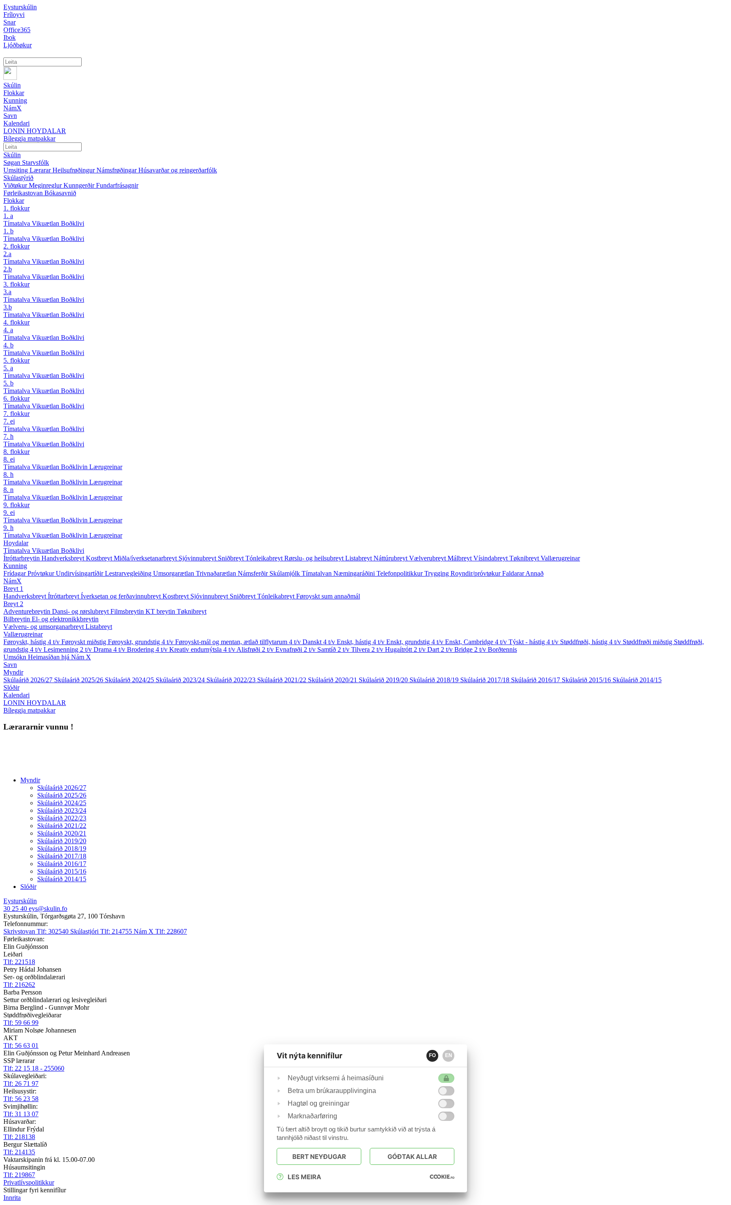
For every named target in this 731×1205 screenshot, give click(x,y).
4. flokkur (16, 322)
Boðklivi (72, 223)
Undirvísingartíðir (80, 573)
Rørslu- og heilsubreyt (314, 558)
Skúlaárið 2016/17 (536, 679)
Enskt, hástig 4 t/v (361, 641)
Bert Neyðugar (319, 1157)
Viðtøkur (16, 185)
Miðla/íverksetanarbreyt (146, 558)
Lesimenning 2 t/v (68, 649)
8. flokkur (16, 451)
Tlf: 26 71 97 (20, 1083)
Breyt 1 (13, 588)
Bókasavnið (60, 193)
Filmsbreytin (128, 611)
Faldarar (513, 573)
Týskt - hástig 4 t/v (534, 641)
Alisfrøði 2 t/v (255, 649)
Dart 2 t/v (440, 649)
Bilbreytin (17, 619)
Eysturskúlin (20, 7)
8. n (8, 489)
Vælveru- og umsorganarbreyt (44, 626)
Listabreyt (359, 558)
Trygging (437, 573)
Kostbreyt (100, 558)
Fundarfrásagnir (117, 185)
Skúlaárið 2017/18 (485, 679)
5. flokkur (16, 360)
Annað (534, 573)
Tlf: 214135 (19, 1152)
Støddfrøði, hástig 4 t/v (591, 641)
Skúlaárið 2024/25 (130, 679)
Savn (10, 664)
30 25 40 (16, 908)
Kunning (15, 565)
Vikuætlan (46, 223)
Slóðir (11, 687)
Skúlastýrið (18, 177)
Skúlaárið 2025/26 (79, 679)
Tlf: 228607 (160, 931)
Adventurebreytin (27, 611)
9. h (8, 527)
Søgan (12, 162)
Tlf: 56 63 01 (20, 1045)
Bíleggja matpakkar (29, 710)
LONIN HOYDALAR (34, 702)
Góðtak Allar (412, 1157)
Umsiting (16, 170)
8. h (8, 474)
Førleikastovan (23, 193)
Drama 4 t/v (110, 649)
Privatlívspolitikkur (28, 1182)
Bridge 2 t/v (471, 649)
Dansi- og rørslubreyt (81, 611)
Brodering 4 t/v (148, 649)
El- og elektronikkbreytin (65, 619)
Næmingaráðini (354, 573)
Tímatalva (17, 223)
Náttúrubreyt (391, 558)
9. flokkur (16, 504)
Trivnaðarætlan (217, 573)
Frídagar (15, 573)
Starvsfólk (35, 162)
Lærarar (41, 170)
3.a (7, 291)
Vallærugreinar (560, 558)
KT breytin (161, 611)
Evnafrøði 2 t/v (296, 649)
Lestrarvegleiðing (129, 573)
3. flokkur (16, 284)
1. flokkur (16, 208)
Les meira (304, 1177)
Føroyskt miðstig (84, 641)
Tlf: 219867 (19, 1174)
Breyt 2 (13, 603)
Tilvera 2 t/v (368, 649)
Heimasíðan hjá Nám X (59, 657)
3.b (7, 307)
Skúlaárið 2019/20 (384, 679)
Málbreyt (460, 558)
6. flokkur (16, 398)
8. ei (9, 459)
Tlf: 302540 (36, 931)
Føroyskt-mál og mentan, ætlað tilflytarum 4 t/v (238, 641)
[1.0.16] (442, 1177)
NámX (12, 581)
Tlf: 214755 (102, 931)
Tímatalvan (317, 573)
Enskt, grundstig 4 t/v (415, 641)
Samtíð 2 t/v (334, 649)
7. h (8, 436)
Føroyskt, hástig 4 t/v (32, 641)
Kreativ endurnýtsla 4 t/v (202, 649)
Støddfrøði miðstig (648, 641)
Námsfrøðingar (117, 170)
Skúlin (12, 154)
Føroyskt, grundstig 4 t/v (141, 641)
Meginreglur (46, 185)
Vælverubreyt (428, 558)
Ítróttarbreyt (64, 596)
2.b (7, 269)
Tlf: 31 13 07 (20, 1114)
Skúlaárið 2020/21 (333, 679)
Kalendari (16, 695)
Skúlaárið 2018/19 (434, 679)
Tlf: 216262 (19, 984)
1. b (8, 231)
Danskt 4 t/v (319, 641)
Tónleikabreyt (264, 558)
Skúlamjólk (285, 573)
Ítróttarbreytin (22, 558)
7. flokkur (16, 413)
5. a (8, 368)
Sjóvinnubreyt (198, 558)
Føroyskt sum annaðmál (328, 596)
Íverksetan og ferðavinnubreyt (121, 596)
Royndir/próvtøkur (476, 573)
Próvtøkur (41, 573)
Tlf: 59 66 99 (20, 1022)
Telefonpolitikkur (400, 573)
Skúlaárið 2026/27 (28, 679)
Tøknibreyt (525, 558)
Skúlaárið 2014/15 (637, 679)
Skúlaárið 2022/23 (231, 679)
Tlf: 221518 (19, 961)
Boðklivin (75, 466)
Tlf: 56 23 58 (20, 1098)
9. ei (9, 512)
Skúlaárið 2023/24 (181, 679)
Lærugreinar (105, 466)
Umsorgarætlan (174, 573)
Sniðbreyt (231, 558)
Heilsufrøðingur (74, 170)
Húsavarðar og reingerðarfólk (177, 170)
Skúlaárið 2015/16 (587, 679)
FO (432, 1055)
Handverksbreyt (63, 558)
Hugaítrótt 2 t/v (406, 649)
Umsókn (15, 657)
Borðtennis (502, 649)
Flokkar (13, 200)
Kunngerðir (79, 185)
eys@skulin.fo (48, 908)
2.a (7, 253)
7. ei (9, 421)
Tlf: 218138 (19, 1136)
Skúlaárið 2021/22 (282, 679)
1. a (8, 215)
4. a (8, 329)
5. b (8, 383)
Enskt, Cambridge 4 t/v (476, 641)
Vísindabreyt (491, 558)
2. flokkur (16, 246)
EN (448, 1055)
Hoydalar (15, 542)
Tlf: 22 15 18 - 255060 (33, 1068)
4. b (8, 345)
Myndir (13, 672)
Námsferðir (253, 573)
